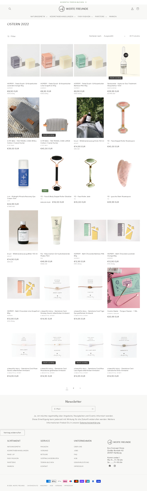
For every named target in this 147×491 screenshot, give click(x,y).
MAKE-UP (11, 454)
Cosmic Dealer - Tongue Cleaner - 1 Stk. (122, 311)
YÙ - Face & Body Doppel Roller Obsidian (56, 196)
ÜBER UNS (78, 446)
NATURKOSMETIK (14, 446)
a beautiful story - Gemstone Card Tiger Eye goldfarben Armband (89, 312)
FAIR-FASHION (13, 458)
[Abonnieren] (92, 409)
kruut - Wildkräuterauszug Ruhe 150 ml (89, 141)
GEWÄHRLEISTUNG (81, 462)
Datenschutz (32, 485)
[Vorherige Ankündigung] (7, 2)
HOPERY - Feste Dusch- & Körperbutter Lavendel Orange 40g (22, 85)
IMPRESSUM (78, 466)
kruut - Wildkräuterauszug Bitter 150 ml (22, 254)
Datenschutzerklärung (90, 422)
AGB (75, 458)
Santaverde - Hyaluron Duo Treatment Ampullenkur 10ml (121, 85)
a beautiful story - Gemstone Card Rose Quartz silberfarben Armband (22, 369)
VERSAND (44, 450)
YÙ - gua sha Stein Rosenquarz (119, 196)
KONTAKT (44, 466)
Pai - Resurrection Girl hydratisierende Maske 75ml (55, 255)
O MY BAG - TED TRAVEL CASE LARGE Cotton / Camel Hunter (55, 142)
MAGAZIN (44, 446)
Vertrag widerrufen (12, 433)
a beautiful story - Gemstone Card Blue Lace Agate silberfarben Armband (89, 369)
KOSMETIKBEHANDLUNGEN (18, 450)
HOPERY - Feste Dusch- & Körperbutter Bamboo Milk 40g (89, 85)
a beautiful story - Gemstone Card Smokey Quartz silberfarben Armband (55, 312)
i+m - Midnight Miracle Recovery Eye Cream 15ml (21, 197)
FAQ (75, 454)
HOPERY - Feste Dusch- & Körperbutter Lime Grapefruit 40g (56, 85)
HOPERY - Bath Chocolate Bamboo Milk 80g (89, 255)
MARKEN (10, 466)
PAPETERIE (11, 462)
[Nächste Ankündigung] (139, 2)
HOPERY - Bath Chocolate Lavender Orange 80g (121, 255)
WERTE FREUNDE (19, 485)
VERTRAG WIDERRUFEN (50, 458)
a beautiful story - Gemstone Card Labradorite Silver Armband (120, 369)
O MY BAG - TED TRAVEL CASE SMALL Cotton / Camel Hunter (22, 142)
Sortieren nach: (95, 36)
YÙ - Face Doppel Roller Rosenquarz (121, 141)
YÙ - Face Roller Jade (82, 196)
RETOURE (44, 454)
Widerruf (44, 485)
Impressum (68, 485)
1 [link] (66, 388)
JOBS (76, 450)
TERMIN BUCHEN (47, 462)
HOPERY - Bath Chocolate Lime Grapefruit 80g (23, 312)
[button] (10, 8)
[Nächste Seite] (80, 388)
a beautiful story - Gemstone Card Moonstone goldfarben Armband (54, 369)
